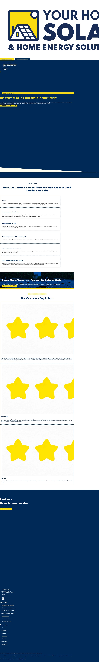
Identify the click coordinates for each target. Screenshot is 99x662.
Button (2, 423)
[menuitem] (9, 65)
